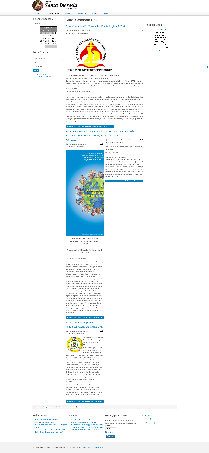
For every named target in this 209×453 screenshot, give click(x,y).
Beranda (38, 407)
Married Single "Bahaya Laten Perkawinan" (48, 432)
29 (55, 44)
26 (48, 44)
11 (46, 38)
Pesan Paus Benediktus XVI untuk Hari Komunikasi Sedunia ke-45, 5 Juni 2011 (84, 135)
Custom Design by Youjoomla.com (91, 447)
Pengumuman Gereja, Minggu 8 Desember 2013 (87, 425)
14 (53, 38)
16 (41, 41)
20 (50, 41)
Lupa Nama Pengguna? (43, 76)
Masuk (36, 70)
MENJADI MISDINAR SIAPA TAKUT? (46, 420)
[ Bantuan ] (147, 419)
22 (55, 41)
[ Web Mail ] (147, 415)
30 (41, 46)
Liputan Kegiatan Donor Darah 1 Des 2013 (85, 429)
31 (43, 46)
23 (41, 44)
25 (46, 44)
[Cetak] (142, 30)
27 (50, 44)
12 (48, 38)
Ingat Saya (38, 67)
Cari (147, 19)
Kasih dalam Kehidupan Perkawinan (83, 420)
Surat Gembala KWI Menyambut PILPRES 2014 (86, 422)
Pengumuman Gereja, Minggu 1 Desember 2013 (87, 427)
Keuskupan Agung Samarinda (66, 407)
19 (48, 41)
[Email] (140, 30)
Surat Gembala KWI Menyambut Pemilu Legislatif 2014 (95, 26)
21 (53, 41)
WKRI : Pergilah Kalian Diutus (44, 422)
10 (43, 38)
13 (50, 38)
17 (43, 41)
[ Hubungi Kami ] (149, 423)
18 (46, 41)
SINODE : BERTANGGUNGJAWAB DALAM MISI (50, 429)
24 (43, 44)
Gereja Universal (48, 407)
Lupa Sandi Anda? (41, 74)
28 (53, 44)
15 (55, 38)
